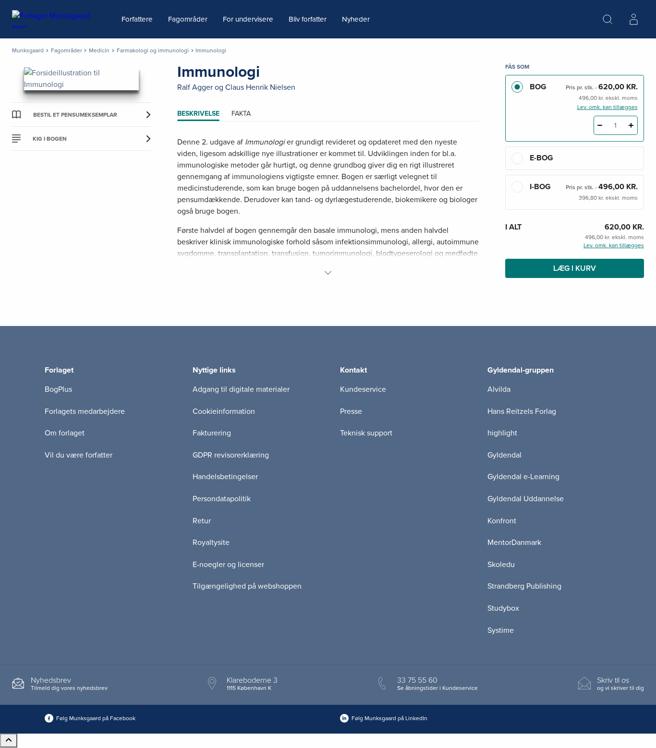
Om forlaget (65, 433)
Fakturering (212, 433)
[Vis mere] (328, 272)
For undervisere (248, 19)
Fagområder (187, 19)
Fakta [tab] (241, 113)
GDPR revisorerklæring (231, 455)
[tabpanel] (328, 207)
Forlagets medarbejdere (85, 411)
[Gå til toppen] (8, 741)
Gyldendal (504, 455)
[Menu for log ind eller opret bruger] (633, 19)
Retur (202, 521)
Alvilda (498, 389)
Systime (500, 630)
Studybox (503, 608)
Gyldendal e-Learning (523, 477)
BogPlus (58, 389)
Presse (351, 411)
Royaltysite (211, 542)
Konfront (501, 521)
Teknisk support (366, 433)
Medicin (99, 50)
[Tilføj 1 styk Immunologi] (631, 125)
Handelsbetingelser (225, 477)
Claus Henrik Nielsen (260, 87)
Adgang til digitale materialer (241, 389)
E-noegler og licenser (228, 564)
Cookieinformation (224, 411)
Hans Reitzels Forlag (521, 411)
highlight (502, 433)
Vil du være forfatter (78, 455)
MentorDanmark (514, 542)
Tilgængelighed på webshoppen (247, 586)
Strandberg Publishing (524, 586)
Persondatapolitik (222, 499)
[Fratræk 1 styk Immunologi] (600, 125)
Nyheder (356, 19)
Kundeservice (363, 389)
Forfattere (137, 19)
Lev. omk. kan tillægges (607, 107)
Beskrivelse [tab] (198, 113)
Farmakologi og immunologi (153, 50)
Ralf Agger (195, 87)
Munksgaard (28, 50)
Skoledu (501, 564)
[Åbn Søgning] (607, 19)
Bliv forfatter (308, 19)
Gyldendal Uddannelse (525, 499)
